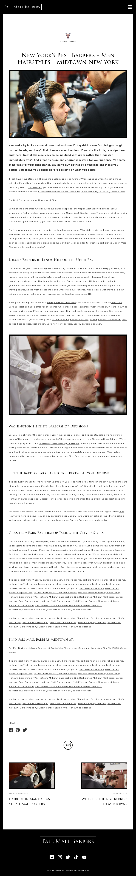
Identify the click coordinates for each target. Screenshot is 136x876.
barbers (102, 320)
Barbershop (26, 597)
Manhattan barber (45, 618)
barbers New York (19, 584)
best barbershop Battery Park (67, 520)
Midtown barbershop (80, 627)
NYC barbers (35, 187)
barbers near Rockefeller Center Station (85, 307)
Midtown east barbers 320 (63, 597)
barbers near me (79, 320)
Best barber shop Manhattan (73, 618)
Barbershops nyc (29, 627)
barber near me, (72, 580)
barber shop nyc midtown (92, 622)
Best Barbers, (112, 588)
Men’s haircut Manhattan (63, 622)
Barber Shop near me (20, 593)
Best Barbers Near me (92, 588)
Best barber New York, (59, 610)
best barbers (23, 324)
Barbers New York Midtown (104, 601)
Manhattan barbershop (21, 605)
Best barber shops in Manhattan (52, 605)
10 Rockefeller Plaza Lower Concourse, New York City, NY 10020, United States (81, 192)
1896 (121, 512)
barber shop (54, 584)
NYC (35, 597)
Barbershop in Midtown (72, 601)
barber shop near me (113, 580)
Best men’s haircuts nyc (35, 622)
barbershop (106, 243)
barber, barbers (38, 584)
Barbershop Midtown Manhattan (96, 597)
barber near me (60, 320)
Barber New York (82, 610)
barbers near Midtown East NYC (68, 315)
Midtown (43, 597)
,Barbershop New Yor (33, 610)
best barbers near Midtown (27, 311)
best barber (98, 584)
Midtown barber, (97, 593)
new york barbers (62, 324)
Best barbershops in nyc (53, 627)
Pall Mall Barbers (67, 593)
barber (93, 320)
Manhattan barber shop (21, 618)
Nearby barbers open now (61, 302)
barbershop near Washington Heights (59, 443)
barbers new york (42, 324)
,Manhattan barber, (80, 605)
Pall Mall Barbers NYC (45, 593)
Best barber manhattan (103, 618)
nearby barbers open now (87, 324)
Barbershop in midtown (38, 601)
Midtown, (83, 593)
